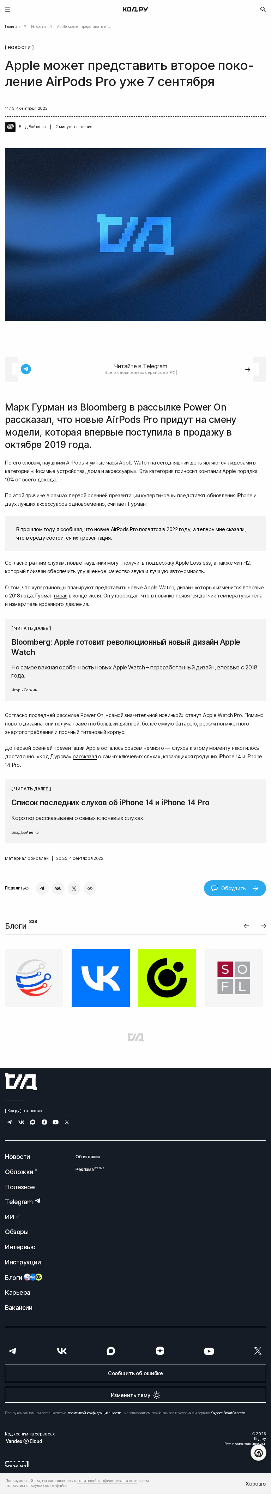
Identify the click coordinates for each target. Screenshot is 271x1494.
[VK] (58, 888)
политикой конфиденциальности (94, 1413)
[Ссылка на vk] (21, 1122)
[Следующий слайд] (264, 926)
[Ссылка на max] (32, 1122)
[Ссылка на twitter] (67, 1122)
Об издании (88, 1156)
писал (61, 596)
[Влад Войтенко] (10, 127)
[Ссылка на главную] (21, 1081)
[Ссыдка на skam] (17, 1463)
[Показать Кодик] (258, 1452)
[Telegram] (42, 888)
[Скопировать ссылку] (90, 888)
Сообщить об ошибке (135, 1373)
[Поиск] (263, 9)
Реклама (88, 1169)
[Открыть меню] (7, 9)
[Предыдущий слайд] (246, 926)
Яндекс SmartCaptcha (228, 1413)
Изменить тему (130, 1395)
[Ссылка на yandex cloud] (29, 1441)
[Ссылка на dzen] (44, 1122)
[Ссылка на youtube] (55, 1122)
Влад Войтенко (32, 126)
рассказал (85, 756)
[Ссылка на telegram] (9, 1122)
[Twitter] (74, 888)
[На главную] (135, 9)
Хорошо (255, 1484)
